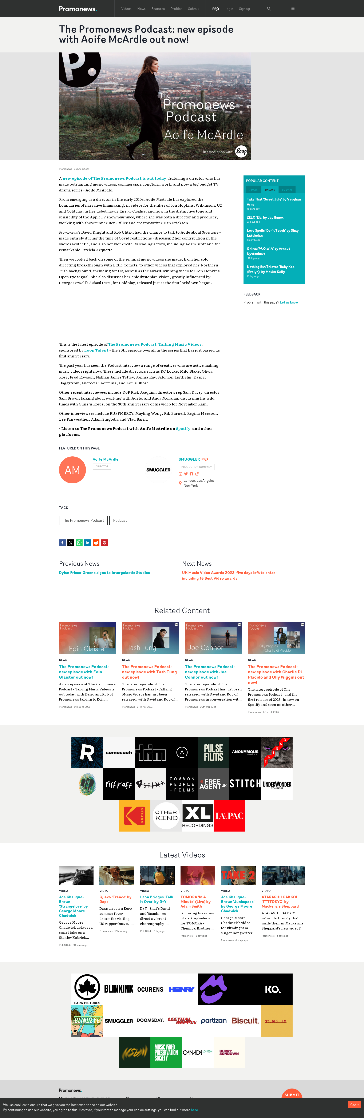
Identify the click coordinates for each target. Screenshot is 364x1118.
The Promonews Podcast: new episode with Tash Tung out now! (149, 672)
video (63, 890)
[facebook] (62, 542)
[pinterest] (104, 542)
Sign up (244, 8)
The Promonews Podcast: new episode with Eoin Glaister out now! (84, 672)
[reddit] (96, 542)
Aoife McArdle (105, 459)
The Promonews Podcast (83, 520)
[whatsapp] (79, 542)
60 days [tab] (287, 189)
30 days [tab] (270, 189)
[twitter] (70, 542)
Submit (193, 8)
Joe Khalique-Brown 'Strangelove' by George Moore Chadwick (73, 906)
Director (101, 466)
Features (158, 8)
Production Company (196, 467)
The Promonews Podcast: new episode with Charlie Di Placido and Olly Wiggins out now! (276, 674)
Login (229, 8)
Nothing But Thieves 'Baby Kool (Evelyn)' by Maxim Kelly (271, 269)
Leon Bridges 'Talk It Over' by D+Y (156, 899)
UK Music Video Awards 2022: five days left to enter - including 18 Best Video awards (230, 575)
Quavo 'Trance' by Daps (115, 899)
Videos (126, 8)
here (194, 1109)
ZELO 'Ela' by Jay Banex (265, 217)
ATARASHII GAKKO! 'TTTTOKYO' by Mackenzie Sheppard (280, 902)
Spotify (183, 428)
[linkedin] (87, 542)
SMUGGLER (189, 459)
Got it (354, 1104)
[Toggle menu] (293, 8)
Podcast (120, 520)
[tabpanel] (274, 238)
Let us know (289, 302)
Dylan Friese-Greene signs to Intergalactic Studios (104, 572)
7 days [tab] (253, 189)
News (141, 8)
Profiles (176, 8)
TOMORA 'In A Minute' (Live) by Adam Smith (196, 902)
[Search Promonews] (269, 8)
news (63, 660)
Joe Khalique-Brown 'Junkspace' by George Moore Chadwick (237, 904)
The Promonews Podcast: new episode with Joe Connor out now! (210, 672)
